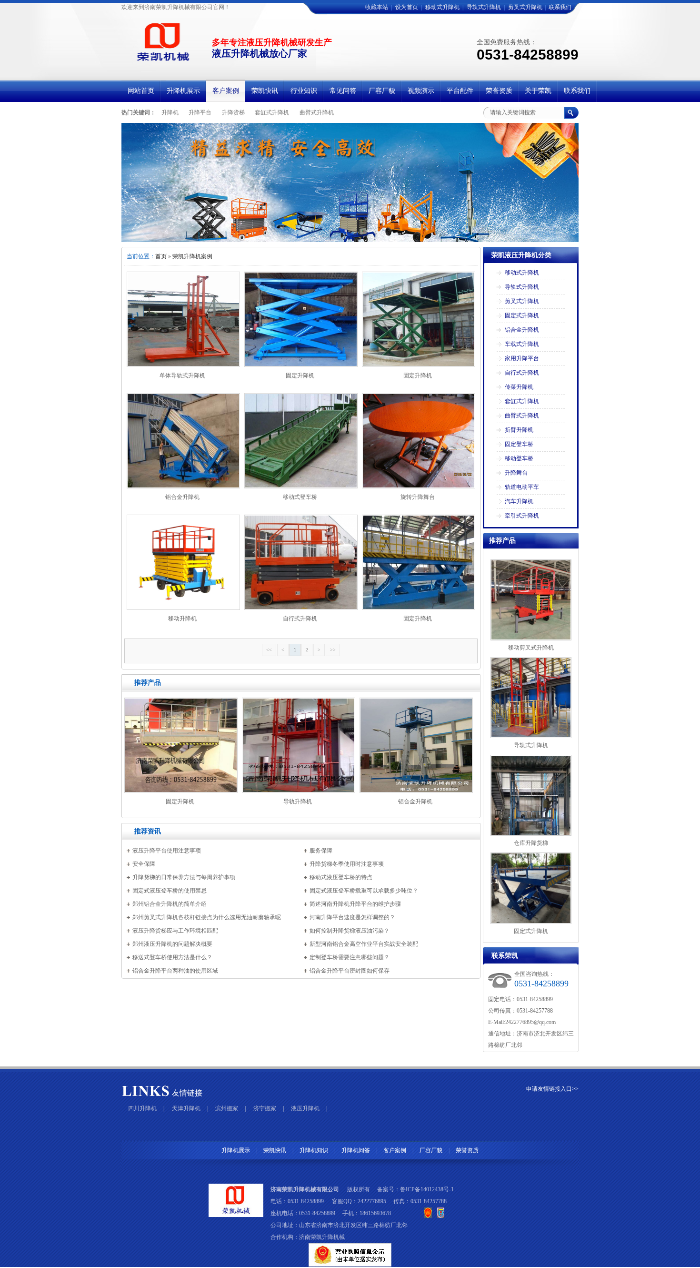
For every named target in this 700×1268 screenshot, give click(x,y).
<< (269, 649)
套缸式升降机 (272, 112)
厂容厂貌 (431, 1150)
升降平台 (200, 112)
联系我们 (560, 7)
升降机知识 (314, 1150)
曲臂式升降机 (317, 112)
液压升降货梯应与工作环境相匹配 (175, 930)
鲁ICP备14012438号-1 (427, 1189)
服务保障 (321, 850)
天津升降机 (186, 1108)
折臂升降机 (519, 429)
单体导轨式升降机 (182, 375)
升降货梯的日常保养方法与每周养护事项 (183, 877)
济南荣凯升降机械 (322, 1237)
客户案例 (394, 1150)
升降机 (170, 112)
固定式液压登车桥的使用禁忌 (169, 890)
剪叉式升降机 (525, 7)
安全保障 (143, 864)
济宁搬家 (264, 1108)
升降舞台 (516, 472)
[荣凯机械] (160, 61)
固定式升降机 (522, 315)
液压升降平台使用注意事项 (166, 850)
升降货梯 (233, 112)
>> (333, 649)
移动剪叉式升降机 (531, 647)
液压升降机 (305, 1108)
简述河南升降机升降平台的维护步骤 (355, 904)
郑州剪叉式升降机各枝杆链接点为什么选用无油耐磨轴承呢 (206, 917)
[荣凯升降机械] (350, 182)
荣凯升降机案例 (192, 256)
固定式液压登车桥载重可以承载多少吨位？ (364, 890)
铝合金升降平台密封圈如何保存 (350, 970)
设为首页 (406, 7)
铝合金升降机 (182, 497)
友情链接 (187, 1093)
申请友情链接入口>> (552, 1088)
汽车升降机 (519, 501)
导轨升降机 (297, 801)
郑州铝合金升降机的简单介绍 (169, 904)
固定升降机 (300, 375)
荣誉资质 (467, 1150)
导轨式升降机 (484, 7)
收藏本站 (376, 7)
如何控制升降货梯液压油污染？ (350, 930)
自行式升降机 (300, 618)
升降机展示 (235, 1150)
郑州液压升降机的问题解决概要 (172, 944)
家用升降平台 (522, 358)
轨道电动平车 (522, 487)
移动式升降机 (442, 7)
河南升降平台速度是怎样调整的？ (352, 917)
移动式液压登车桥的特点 (341, 877)
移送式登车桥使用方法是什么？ (172, 957)
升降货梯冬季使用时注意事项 (347, 864)
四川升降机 (142, 1108)
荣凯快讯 (274, 1150)
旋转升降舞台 (417, 497)
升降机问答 (355, 1150)
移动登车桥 (519, 458)
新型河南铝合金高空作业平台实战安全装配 (364, 944)
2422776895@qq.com (530, 1022)
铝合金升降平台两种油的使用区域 (175, 970)
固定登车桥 (519, 444)
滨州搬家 (226, 1108)
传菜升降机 (519, 387)
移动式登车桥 (300, 497)
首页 (161, 256)
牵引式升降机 (522, 515)
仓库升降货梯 (531, 843)
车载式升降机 (522, 344)
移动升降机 (182, 618)
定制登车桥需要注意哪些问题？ (350, 957)
